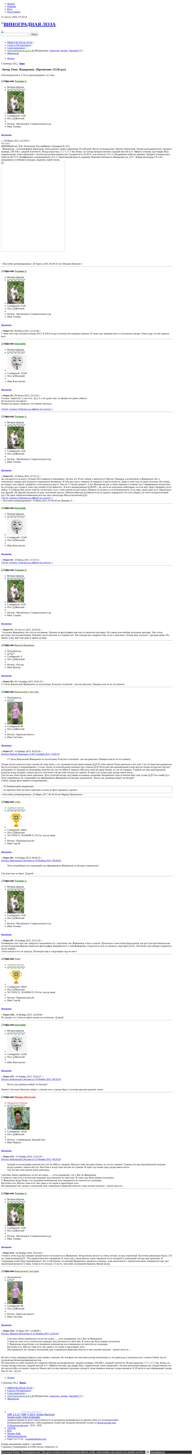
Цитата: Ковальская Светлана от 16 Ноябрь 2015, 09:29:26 (31, 860)
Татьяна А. (21, 81)
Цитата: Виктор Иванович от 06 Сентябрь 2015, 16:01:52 (30, 754)
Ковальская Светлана (27, 691)
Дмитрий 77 (75, 50)
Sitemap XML (14, 1433)
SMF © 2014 (28, 1414)
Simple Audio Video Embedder (23, 1417)
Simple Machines (45, 1414)
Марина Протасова (25, 1097)
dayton (64, 50)
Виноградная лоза (106, 1422)
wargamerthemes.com (35, 1439)
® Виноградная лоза (17, 1425)
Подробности (158, 1452)
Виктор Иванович (24, 645)
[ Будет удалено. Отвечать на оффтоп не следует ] (27, 409)
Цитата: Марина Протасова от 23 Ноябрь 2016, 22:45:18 (30, 1333)
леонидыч (54, 50)
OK (147, 1452)
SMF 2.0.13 (13, 1414)
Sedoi (17, 802)
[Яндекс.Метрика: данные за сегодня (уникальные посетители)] (31, 1412)
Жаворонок (6, 135)
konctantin (20, 343)
